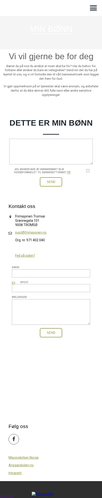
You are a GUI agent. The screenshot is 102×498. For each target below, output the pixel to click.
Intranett (15, 473)
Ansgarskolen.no (21, 465)
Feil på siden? (25, 255)
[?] (68, 172)
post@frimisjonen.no (30, 232)
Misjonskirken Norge (24, 457)
